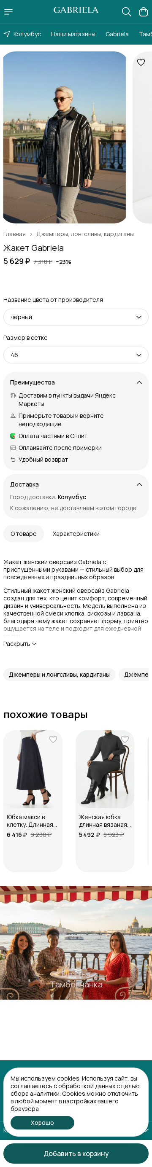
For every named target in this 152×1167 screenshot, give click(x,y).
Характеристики (76, 534)
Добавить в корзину (76, 1153)
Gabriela (117, 34)
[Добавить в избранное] (141, 62)
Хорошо (42, 1123)
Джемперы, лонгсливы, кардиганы (85, 234)
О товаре (24, 534)
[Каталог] (8, 12)
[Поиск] (127, 12)
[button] (59, 674)
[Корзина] (143, 12)
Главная (14, 234)
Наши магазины (73, 34)
